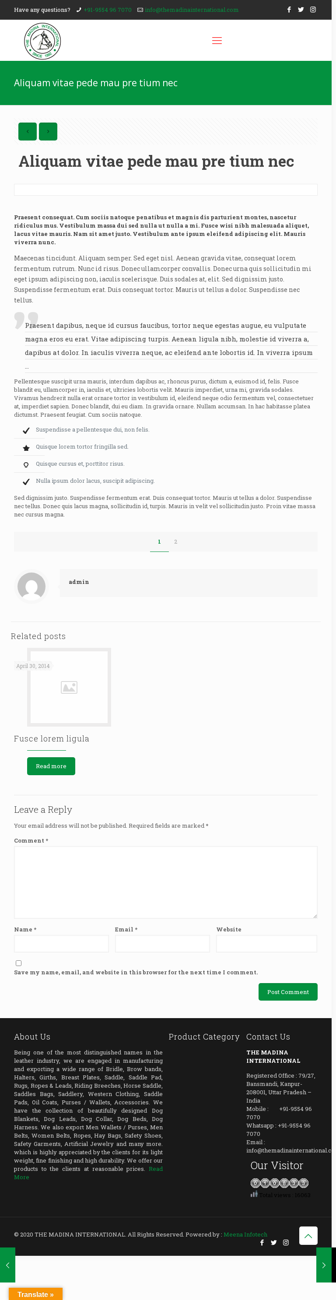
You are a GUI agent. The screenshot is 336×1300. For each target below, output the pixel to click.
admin (79, 582)
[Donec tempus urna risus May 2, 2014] (324, 1264)
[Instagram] (313, 9)
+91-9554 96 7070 (108, 10)
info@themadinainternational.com (192, 10)
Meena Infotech (245, 1234)
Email (126, 929)
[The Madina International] (42, 40)
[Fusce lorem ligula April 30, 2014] (7, 1264)
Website (229, 929)
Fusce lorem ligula (52, 738)
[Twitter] (301, 9)
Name (25, 929)
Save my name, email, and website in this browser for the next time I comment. (136, 972)
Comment (31, 840)
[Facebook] (289, 9)
